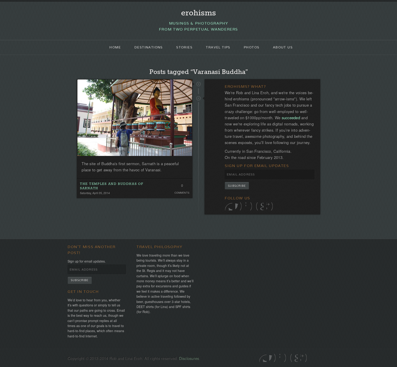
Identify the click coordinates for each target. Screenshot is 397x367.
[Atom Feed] (270, 206)
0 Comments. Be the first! (182, 187)
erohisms (198, 13)
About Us (283, 47)
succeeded (291, 117)
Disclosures (189, 358)
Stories (184, 47)
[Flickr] (249, 206)
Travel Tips (218, 47)
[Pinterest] (260, 206)
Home (115, 47)
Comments (181, 192)
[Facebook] (239, 206)
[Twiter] (228, 206)
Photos (251, 47)
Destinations (148, 47)
